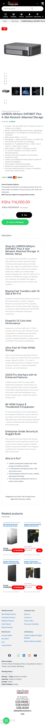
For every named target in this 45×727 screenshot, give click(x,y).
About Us (27, 614)
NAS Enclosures (20, 499)
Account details (7, 635)
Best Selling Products (9, 614)
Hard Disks (15, 21)
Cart (3, 642)
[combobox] (15, 8)
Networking (37, 16)
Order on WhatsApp (16, 222)
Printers (21, 16)
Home (5, 21)
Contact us (27, 617)
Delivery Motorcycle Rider (32, 641)
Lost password (6, 645)
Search (32, 8)
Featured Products (8, 621)
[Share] (10, 720)
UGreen (28, 499)
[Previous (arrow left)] (2, 723)
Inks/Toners (29, 16)
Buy (25, 215)
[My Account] (38, 3)
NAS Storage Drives (14, 111)
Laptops (5, 16)
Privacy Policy (28, 621)
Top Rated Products (8, 617)
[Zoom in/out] (2, 720)
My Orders (5, 639)
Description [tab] (7, 236)
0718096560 (18, 550)
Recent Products (7, 627)
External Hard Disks (8, 522)
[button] (2, 27)
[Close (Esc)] (13, 720)
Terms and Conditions (31, 624)
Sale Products (6, 624)
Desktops (13, 16)
